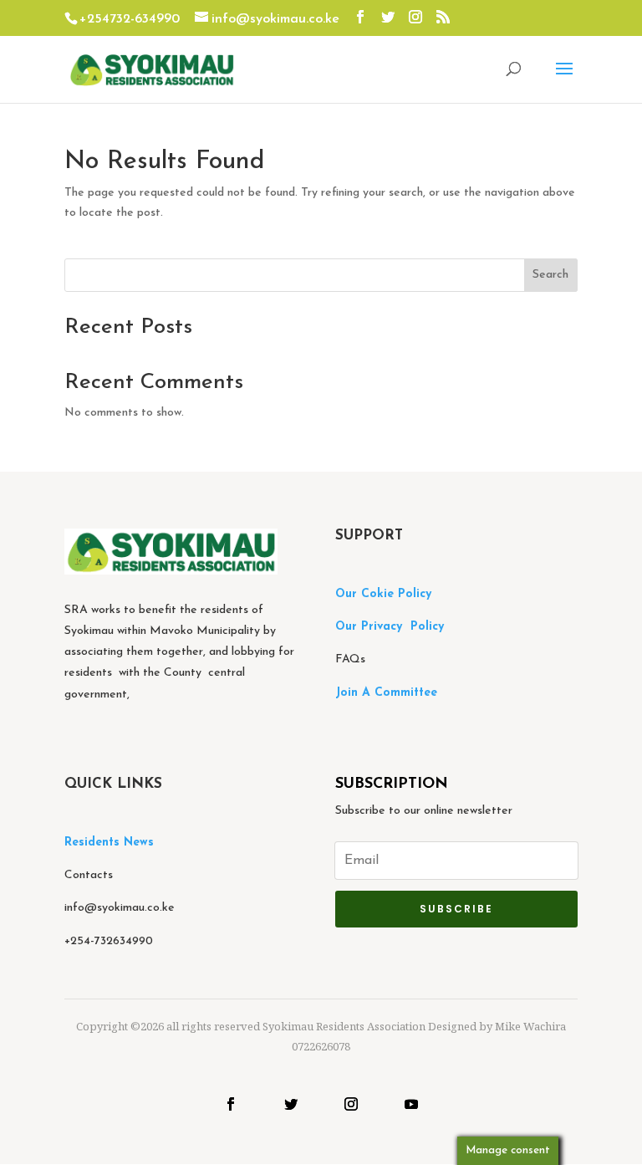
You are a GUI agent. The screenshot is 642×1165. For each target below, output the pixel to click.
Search (550, 274)
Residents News (111, 842)
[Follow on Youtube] (411, 1104)
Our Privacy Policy (389, 627)
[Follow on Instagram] (351, 1104)
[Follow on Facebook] (230, 1104)
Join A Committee (386, 693)
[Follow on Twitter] (291, 1104)
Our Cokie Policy (383, 594)
